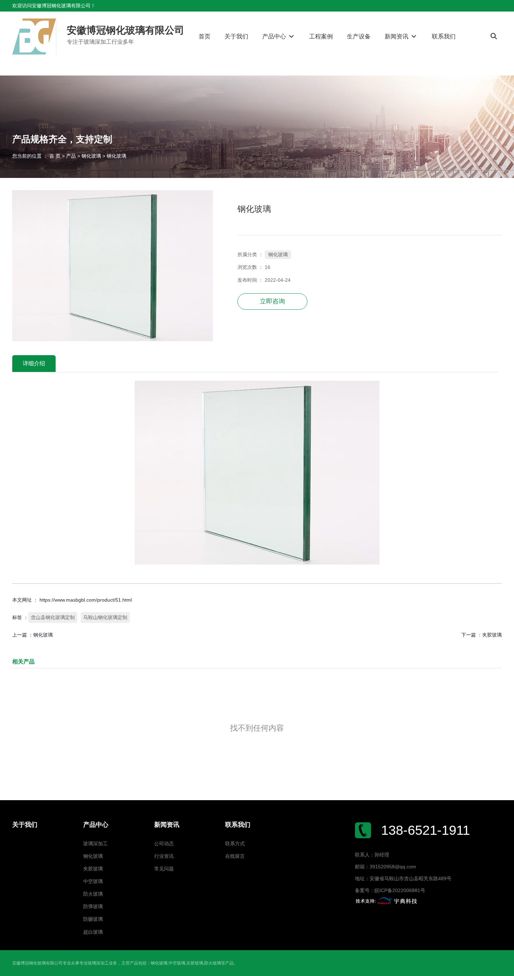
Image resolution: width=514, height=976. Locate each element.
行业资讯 (164, 856)
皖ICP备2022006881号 (399, 890)
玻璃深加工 (95, 843)
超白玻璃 (93, 932)
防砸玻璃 (93, 919)
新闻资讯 (397, 36)
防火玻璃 (93, 894)
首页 (204, 36)
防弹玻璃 (93, 906)
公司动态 (164, 843)
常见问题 (164, 868)
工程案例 (321, 36)
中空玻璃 (93, 881)
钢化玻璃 (91, 156)
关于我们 (236, 36)
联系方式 (235, 843)
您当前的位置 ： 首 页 (37, 156)
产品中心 (275, 36)
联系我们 (444, 36)
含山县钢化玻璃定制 (53, 617)
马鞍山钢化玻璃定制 (105, 617)
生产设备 (359, 36)
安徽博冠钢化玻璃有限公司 (125, 30)
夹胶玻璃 (492, 635)
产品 (71, 156)
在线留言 (235, 856)
